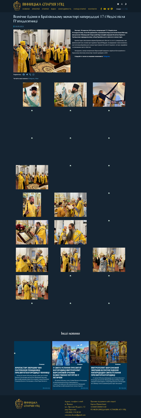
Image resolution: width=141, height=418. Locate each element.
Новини (41, 364)
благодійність (64, 9)
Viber (36, 78)
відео (53, 9)
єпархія (45, 9)
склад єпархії (80, 9)
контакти (92, 9)
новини (26, 9)
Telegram (106, 56)
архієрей (36, 9)
